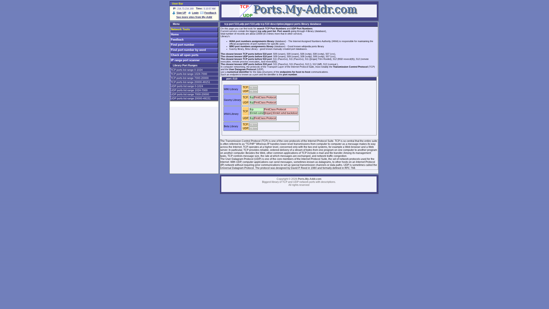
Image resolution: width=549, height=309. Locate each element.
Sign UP (181, 12)
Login (195, 12)
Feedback (210, 12)
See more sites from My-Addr (194, 17)
